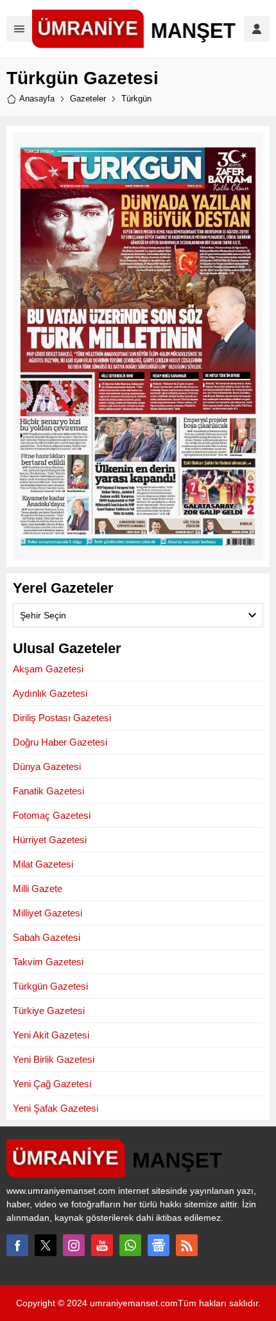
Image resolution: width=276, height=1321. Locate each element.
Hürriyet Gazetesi (50, 839)
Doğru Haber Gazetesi (60, 742)
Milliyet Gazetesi (47, 912)
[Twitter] (45, 1245)
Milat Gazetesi (43, 864)
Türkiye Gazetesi (49, 1010)
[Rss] (187, 1245)
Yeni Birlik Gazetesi (53, 1059)
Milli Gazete (37, 888)
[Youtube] (102, 1245)
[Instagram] (74, 1245)
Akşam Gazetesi (48, 668)
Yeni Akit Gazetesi (51, 1034)
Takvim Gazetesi (48, 961)
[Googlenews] (158, 1245)
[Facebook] (17, 1245)
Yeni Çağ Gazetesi (52, 1083)
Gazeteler (88, 98)
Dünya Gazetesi (47, 766)
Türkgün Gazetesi (50, 986)
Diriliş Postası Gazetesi (62, 717)
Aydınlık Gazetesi (50, 693)
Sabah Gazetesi (46, 937)
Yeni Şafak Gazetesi (55, 1108)
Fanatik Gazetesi (48, 790)
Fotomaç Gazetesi (52, 815)
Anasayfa (37, 98)
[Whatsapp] (130, 1245)
